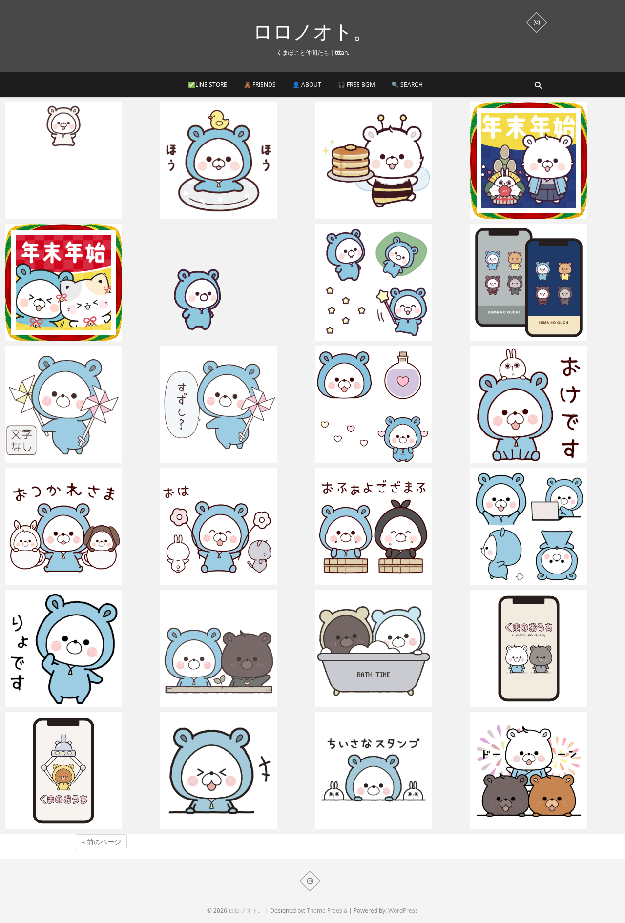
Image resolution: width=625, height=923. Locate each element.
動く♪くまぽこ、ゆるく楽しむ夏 (223, 214)
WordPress (403, 910)
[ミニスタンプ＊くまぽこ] (235, 282)
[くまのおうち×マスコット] (545, 648)
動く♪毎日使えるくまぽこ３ (526, 458)
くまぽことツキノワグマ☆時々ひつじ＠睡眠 (232, 696)
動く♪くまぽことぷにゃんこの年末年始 (79, 336)
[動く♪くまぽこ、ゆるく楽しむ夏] (235, 160)
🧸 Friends (260, 85)
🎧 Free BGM (356, 85)
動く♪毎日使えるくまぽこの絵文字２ (385, 458)
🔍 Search (407, 85)
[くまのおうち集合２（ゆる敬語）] (235, 526)
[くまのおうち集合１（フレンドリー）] (390, 526)
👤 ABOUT (306, 85)
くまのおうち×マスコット (522, 702)
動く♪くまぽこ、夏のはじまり (219, 458)
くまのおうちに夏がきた (520, 824)
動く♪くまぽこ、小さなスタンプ (378, 824)
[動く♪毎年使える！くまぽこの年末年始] (545, 160)
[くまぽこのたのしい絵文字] (390, 282)
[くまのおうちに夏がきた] (545, 770)
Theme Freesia (327, 910)
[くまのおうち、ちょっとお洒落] (390, 648)
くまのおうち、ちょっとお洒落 (376, 702)
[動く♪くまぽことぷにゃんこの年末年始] (80, 282)
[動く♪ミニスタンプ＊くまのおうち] (80, 160)
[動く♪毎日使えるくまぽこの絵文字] (545, 526)
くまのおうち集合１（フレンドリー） (387, 580)
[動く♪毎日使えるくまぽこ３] (545, 404)
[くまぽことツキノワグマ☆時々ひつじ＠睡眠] (235, 648)
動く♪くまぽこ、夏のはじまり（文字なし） (79, 452)
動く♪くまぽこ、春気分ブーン (374, 214)
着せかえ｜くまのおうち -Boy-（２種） (545, 336)
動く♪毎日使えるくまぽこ (57, 702)
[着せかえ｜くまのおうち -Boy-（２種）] (545, 282)
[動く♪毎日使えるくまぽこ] (80, 648)
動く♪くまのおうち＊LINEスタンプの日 (235, 824)
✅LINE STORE (207, 85)
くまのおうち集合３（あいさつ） (70, 580)
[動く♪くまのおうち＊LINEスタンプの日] (235, 770)
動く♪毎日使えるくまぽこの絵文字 (537, 580)
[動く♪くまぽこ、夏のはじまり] (235, 404)
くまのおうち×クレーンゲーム (64, 824)
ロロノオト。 (313, 31)
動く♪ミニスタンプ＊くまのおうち (71, 214)
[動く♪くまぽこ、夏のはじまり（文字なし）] (80, 404)
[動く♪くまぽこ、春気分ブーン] (390, 160)
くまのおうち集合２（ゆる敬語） (225, 580)
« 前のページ (101, 841)
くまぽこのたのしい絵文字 (369, 336)
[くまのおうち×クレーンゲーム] (80, 770)
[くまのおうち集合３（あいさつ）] (80, 526)
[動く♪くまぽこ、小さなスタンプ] (390, 770)
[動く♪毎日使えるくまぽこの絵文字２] (390, 404)
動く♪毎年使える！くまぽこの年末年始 (544, 214)
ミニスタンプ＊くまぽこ (210, 336)
